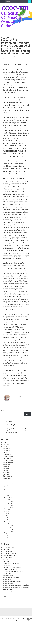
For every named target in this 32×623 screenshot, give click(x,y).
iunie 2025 (6, 468)
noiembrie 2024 (7, 482)
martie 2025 (6, 474)
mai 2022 (5, 534)
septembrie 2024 (8, 486)
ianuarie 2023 (7, 524)
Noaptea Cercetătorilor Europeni (13, 571)
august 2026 (6, 442)
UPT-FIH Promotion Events (11, 593)
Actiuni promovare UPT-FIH (11, 547)
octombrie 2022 (8, 530)
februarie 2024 (7, 498)
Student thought (8, 583)
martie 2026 (6, 450)
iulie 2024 (6, 490)
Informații (6, 561)
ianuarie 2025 (7, 478)
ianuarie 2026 (7, 454)
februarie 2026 (7, 452)
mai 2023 (6, 516)
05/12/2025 (5, 57)
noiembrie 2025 (8, 458)
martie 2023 (6, 520)
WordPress (11, 618)
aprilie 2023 (6, 518)
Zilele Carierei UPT (8, 597)
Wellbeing (6, 595)
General (5, 559)
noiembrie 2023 (8, 504)
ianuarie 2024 (7, 500)
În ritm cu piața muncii (10, 432)
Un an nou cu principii (10, 591)
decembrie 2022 (8, 526)
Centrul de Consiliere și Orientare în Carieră (11, 19)
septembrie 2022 (8, 532)
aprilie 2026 (6, 448)
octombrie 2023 (8, 506)
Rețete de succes (8, 427)
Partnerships (7, 573)
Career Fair (6, 549)
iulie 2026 (6, 444)
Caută (3, 411)
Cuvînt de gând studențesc (11, 555)
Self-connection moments (11, 577)
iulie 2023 (6, 512)
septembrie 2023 (8, 508)
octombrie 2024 (8, 484)
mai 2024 (5, 494)
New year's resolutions (10, 569)
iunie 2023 (6, 514)
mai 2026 (6, 446)
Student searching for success (12, 581)
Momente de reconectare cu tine (12, 567)
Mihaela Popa (17, 396)
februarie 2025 (7, 476)
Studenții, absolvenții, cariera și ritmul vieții (16, 430)
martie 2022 (6, 538)
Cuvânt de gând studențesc (9, 59)
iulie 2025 (6, 466)
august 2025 (6, 464)
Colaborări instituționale (16, 57)
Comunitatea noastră (9, 553)
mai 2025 (6, 470)
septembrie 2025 (8, 462)
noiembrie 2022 (7, 528)
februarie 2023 (7, 522)
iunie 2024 (6, 492)
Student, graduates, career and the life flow (16, 585)
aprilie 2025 (6, 472)
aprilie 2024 (6, 496)
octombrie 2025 (8, 460)
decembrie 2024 (8, 480)
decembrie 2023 (8, 502)
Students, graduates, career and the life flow (16, 429)
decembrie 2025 (8, 456)
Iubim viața (6, 565)
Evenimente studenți (9, 557)
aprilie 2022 (6, 536)
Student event (7, 579)
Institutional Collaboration (11, 563)
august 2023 (6, 510)
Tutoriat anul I (7, 589)
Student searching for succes (11, 425)
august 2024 (6, 488)
